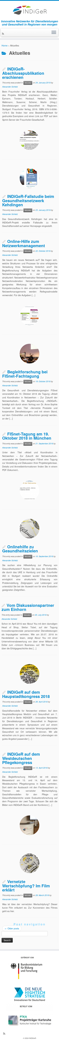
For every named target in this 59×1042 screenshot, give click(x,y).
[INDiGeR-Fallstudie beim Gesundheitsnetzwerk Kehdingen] (29, 178)
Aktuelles (28, 83)
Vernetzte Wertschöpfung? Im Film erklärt (26, 886)
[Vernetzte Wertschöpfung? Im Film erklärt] (29, 863)
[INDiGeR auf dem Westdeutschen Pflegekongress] (29, 825)
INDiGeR (32, 1038)
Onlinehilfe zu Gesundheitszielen (20, 549)
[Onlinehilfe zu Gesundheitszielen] (29, 528)
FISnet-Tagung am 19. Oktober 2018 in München (26, 436)
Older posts (12, 928)
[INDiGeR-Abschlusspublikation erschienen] (29, 140)
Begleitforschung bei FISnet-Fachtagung (25, 374)
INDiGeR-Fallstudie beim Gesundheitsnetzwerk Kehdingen (28, 200)
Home (5, 45)
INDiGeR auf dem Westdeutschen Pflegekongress (21, 758)
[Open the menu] (53, 32)
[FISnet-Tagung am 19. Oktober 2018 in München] (29, 490)
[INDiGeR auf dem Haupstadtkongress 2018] (29, 674)
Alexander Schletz (10, 86)
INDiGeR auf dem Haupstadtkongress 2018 (26, 694)
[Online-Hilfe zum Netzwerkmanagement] (29, 315)
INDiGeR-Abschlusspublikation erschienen (23, 73)
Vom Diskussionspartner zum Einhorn (28, 607)
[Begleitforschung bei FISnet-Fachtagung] (29, 353)
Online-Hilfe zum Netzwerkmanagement (23, 243)
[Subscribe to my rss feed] (3, 33)
